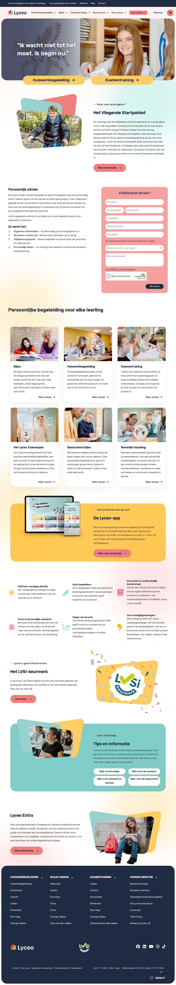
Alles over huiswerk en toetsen (109, 781)
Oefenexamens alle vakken (104, 923)
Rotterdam (15, 910)
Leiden (13, 903)
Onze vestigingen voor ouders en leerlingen (27, 3)
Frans (53, 903)
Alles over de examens (144, 771)
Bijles (61, 12)
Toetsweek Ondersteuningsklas (146, 897)
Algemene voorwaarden (42, 968)
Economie (55, 897)
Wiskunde (55, 883)
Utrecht (14, 897)
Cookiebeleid (76, 968)
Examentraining (79, 12)
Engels (53, 890)
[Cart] (170, 12)
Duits (53, 910)
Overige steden (18, 923)
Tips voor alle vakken (61, 923)
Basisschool (99, 12)
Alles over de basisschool (144, 779)
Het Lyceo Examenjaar (141, 903)
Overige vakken (58, 916)
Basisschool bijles (139, 883)
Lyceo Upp (135, 910)
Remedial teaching (139, 890)
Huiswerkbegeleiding (42, 12)
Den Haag (15, 916)
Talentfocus (136, 916)
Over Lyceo (26, 968)
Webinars (84, 3)
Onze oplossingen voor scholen (62, 3)
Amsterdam (16, 890)
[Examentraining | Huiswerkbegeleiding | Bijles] (17, 12)
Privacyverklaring (61, 968)
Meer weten (45, 397)
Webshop (158, 12)
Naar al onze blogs (109, 771)
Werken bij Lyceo (139, 923)
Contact (102, 3)
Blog (93, 3)
